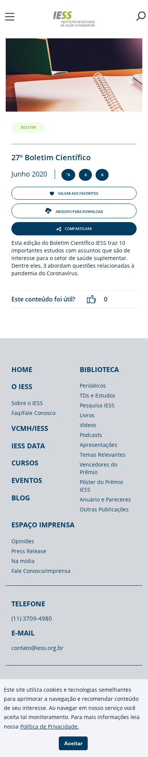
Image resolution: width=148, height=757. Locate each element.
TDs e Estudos (97, 395)
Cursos (24, 462)
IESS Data (28, 445)
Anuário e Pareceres (105, 499)
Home (21, 369)
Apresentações (98, 444)
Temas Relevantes (103, 454)
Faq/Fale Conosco (33, 412)
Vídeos (88, 425)
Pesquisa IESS (97, 405)
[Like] (91, 299)
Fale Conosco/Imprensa (41, 570)
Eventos (26, 480)
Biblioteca (99, 369)
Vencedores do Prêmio (98, 468)
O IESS (21, 386)
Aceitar (73, 743)
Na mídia (23, 561)
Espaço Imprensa (42, 524)
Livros (87, 415)
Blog (20, 497)
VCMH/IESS (29, 428)
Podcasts (91, 434)
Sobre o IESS (27, 403)
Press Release (28, 551)
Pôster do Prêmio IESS (101, 485)
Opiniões (22, 541)
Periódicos (93, 385)
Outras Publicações (104, 509)
